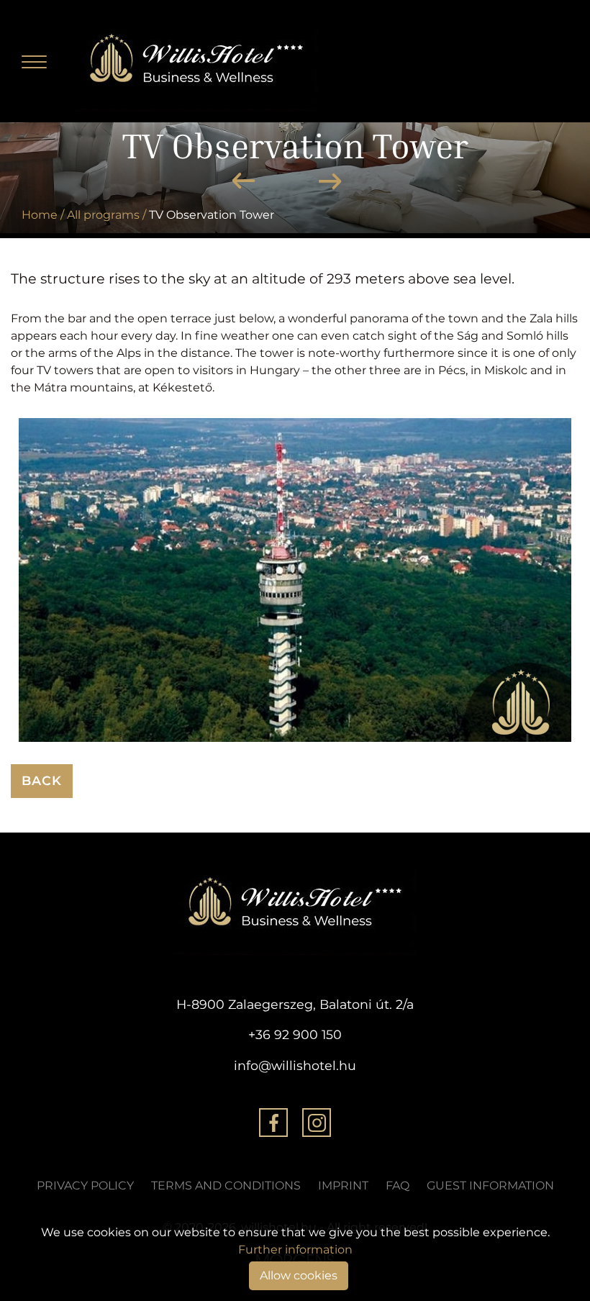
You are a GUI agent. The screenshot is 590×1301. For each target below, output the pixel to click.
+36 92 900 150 (295, 1034)
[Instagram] (316, 1125)
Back (42, 780)
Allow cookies (298, 1275)
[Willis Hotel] (196, 60)
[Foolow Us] (273, 1125)
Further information (295, 1249)
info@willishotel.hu (295, 1065)
